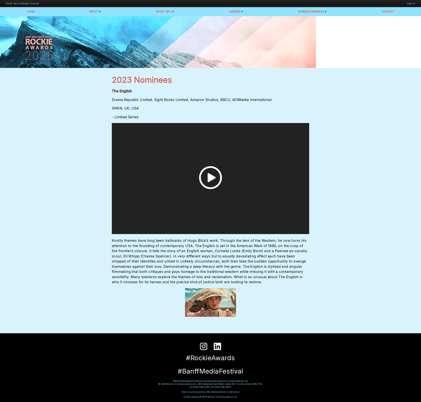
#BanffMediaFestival (210, 371)
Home (31, 11)
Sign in (411, 3)
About (95, 11)
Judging (236, 11)
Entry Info (165, 11)
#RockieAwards (210, 358)
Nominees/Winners (312, 11)
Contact (388, 11)
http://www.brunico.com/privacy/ (222, 392)
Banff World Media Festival (22, 3)
